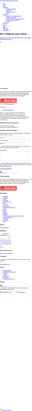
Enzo (4, 203)
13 (5, 240)
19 (4, 242)
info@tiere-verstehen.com (6, 253)
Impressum (5, 277)
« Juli (1, 247)
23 (10, 242)
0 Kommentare (10, 104)
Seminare (5, 213)
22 (8, 242)
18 (2, 242)
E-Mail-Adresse (4, 140)
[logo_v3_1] (9, 0)
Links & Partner (7, 270)
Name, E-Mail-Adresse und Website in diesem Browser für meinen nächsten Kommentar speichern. (15, 147)
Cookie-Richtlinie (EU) (9, 279)
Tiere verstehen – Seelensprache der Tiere (13, 216)
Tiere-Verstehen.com (5, 264)
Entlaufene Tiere (7, 202)
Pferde (4, 211)
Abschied (5, 196)
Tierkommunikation (8, 217)
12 (4, 240)
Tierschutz (5, 218)
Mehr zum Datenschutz (5, 166)
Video (4, 221)
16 (10, 240)
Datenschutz (6, 276)
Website (2, 143)
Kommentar (3, 150)
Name (2, 137)
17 (0, 242)
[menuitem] (17, 3)
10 (0, 240)
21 (7, 242)
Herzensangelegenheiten (17, 37)
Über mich (5, 220)
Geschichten (6, 206)
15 (8, 240)
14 (7, 240)
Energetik (8, 37)
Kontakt (5, 273)
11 (2, 240)
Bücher (5, 199)
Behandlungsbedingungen (9, 272)
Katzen (5, 210)
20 (5, 242)
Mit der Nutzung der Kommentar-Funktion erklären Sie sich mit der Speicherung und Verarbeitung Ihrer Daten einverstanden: (16, 165)
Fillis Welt (5, 204)
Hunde (4, 209)
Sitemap (5, 274)
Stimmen (5, 214)
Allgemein (2, 37)
